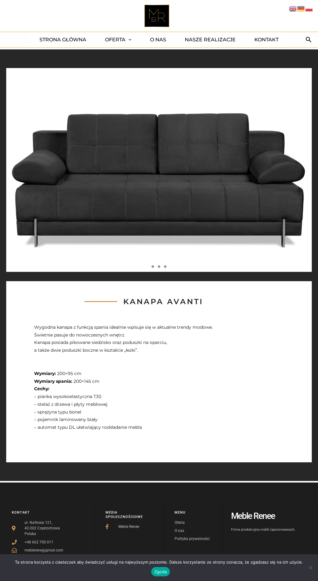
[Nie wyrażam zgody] (310, 568)
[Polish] (309, 8)
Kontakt (266, 40)
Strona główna (62, 40)
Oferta (115, 40)
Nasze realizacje (210, 40)
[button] (128, 40)
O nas (158, 40)
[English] (293, 8)
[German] (301, 8)
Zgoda (160, 571)
